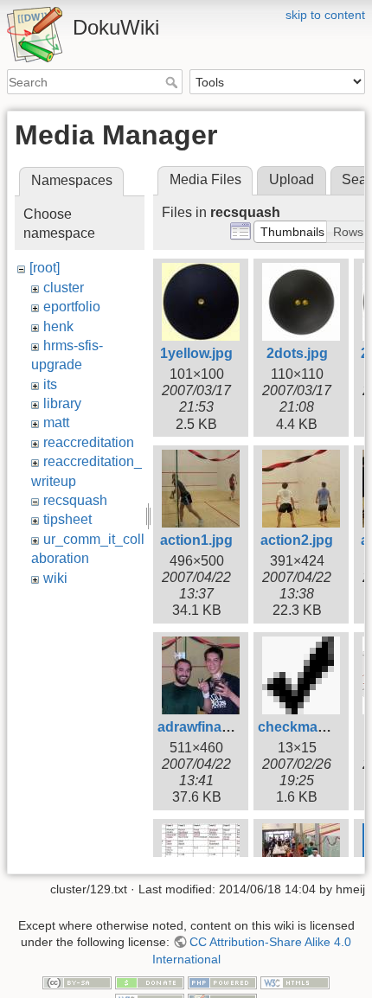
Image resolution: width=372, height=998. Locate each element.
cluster (63, 287)
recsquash (75, 500)
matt (56, 422)
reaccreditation (88, 442)
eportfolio (71, 306)
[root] (44, 267)
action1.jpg (196, 540)
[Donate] (149, 982)
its (50, 384)
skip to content (325, 15)
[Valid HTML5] (295, 982)
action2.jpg (296, 540)
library (62, 403)
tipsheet (67, 519)
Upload (291, 179)
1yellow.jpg (196, 353)
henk (58, 326)
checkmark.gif (304, 727)
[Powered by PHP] (222, 982)
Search (173, 82)
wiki (55, 578)
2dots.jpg (297, 353)
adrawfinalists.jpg (215, 727)
